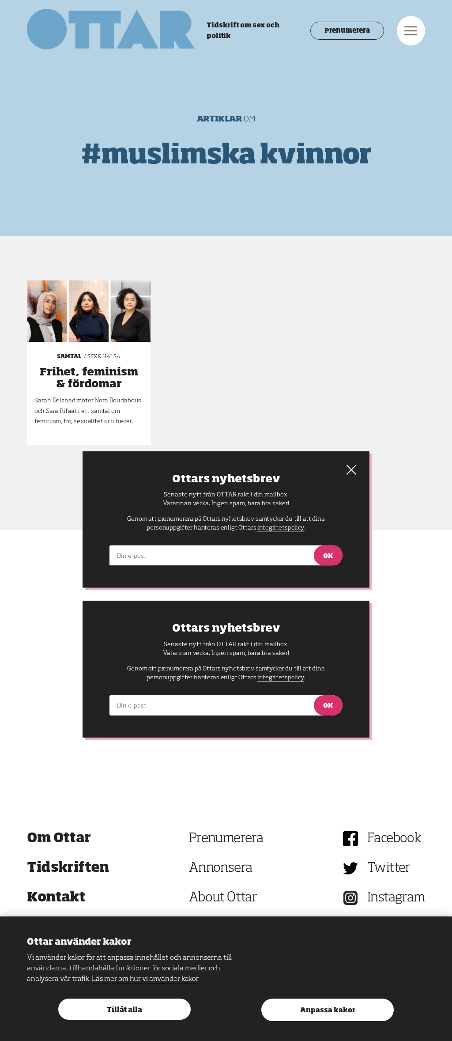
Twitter (389, 868)
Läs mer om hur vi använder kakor (145, 979)
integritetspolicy (280, 677)
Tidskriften (68, 868)
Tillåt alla (124, 1010)
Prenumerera (347, 31)
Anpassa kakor (327, 1010)
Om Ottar (58, 838)
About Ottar (223, 898)
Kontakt (56, 898)
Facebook (394, 838)
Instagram (396, 898)
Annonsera (220, 868)
